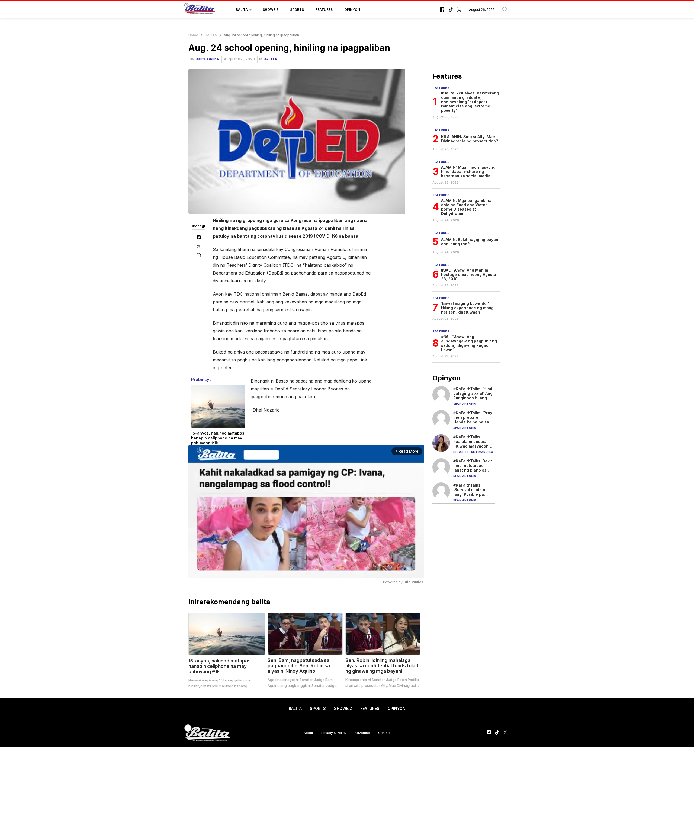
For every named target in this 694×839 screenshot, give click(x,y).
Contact (384, 733)
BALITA (242, 10)
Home (193, 35)
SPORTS (297, 10)
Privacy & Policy (333, 733)
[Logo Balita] (199, 10)
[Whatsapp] (199, 256)
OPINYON (352, 10)
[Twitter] (199, 246)
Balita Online (207, 59)
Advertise (362, 733)
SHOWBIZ (270, 10)
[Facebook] (199, 238)
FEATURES (324, 10)
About (308, 733)
